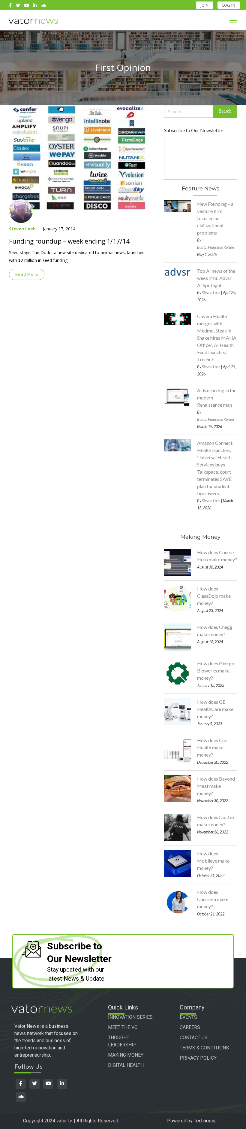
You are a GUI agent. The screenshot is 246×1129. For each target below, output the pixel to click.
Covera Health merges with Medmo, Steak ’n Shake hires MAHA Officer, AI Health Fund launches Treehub (216, 337)
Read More (26, 274)
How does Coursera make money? (212, 899)
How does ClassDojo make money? (214, 596)
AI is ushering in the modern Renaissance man (216, 397)
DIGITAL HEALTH (126, 1065)
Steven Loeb (22, 229)
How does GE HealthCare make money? (215, 709)
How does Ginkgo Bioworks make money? (215, 670)
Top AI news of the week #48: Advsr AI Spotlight (216, 278)
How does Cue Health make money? (212, 747)
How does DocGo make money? (215, 820)
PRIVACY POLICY (198, 1058)
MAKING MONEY (125, 1055)
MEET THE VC (122, 1027)
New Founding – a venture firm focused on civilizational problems (215, 218)
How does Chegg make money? (214, 630)
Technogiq (204, 1121)
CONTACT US (194, 1037)
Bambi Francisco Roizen (215, 247)
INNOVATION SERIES (130, 1017)
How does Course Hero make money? (217, 555)
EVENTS (188, 1017)
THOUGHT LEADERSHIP (122, 1041)
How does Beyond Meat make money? (216, 786)
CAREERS (190, 1027)
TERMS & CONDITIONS (204, 1048)
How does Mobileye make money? (213, 861)
